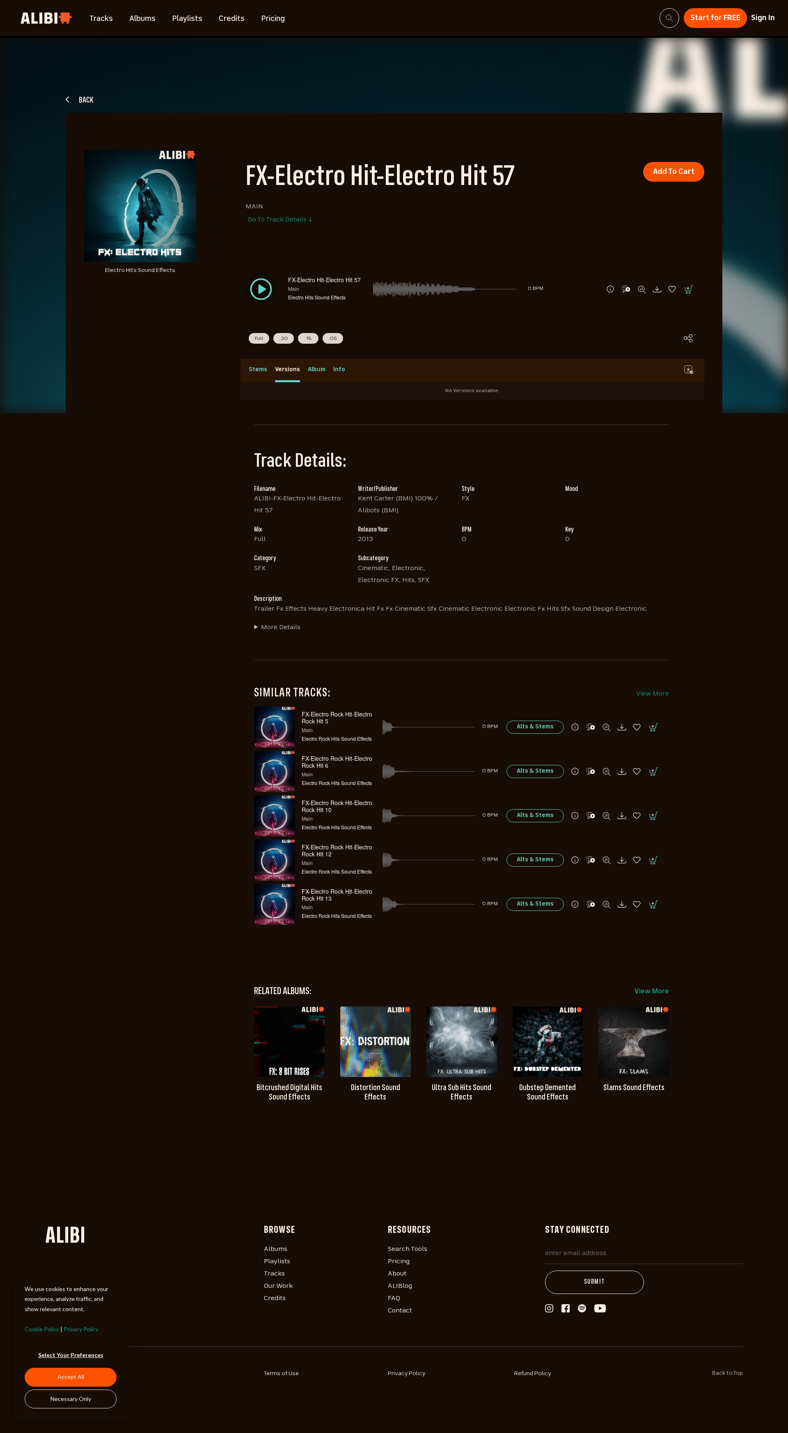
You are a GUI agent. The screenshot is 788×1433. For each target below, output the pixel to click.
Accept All (70, 1376)
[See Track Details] (610, 289)
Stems (258, 369)
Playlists (187, 19)
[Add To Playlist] (590, 727)
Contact (400, 1310)
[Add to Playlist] (625, 289)
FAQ (394, 1298)
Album (316, 369)
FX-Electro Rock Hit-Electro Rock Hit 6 (337, 761)
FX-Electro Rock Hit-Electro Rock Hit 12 (337, 850)
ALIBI (65, 1236)
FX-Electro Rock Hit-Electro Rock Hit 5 (337, 717)
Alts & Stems (535, 727)
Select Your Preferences (70, 1354)
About (397, 1274)
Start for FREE (715, 18)
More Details (280, 627)
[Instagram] (549, 1310)
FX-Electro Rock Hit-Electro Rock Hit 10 (337, 806)
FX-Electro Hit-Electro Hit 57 (324, 280)
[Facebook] (565, 1310)
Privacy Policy (81, 1329)
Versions (287, 369)
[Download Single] (657, 289)
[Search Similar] (641, 289)
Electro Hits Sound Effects (317, 297)
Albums (142, 19)
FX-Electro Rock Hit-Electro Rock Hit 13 (337, 894)
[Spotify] (582, 1310)
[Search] (669, 18)
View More (652, 694)
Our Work (278, 1286)
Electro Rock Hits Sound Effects (337, 738)
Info (339, 369)
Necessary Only (70, 1398)
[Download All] (688, 369)
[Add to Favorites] (672, 289)
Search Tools (407, 1249)
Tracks (101, 19)
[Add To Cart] (688, 289)
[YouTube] (600, 1310)
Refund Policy (532, 1373)
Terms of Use (281, 1373)
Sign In (763, 18)
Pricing (273, 19)
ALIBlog (400, 1286)
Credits (232, 19)
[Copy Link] (688, 338)
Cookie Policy (42, 1329)
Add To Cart (673, 172)
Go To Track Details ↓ (280, 220)
